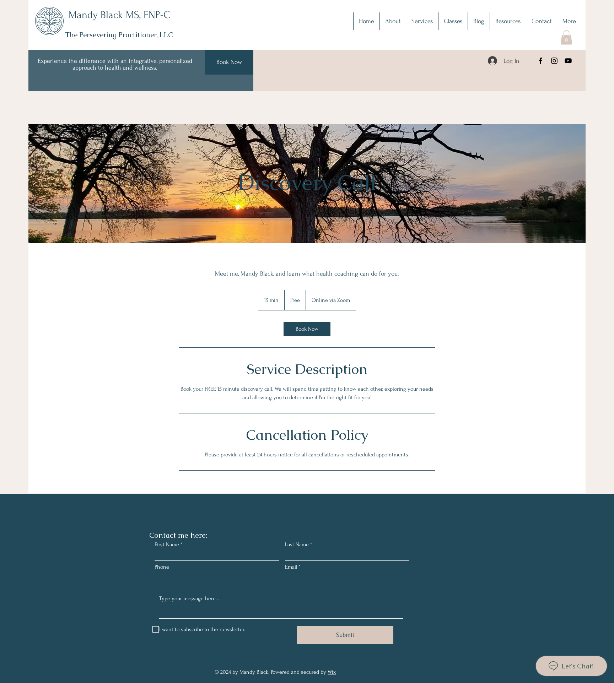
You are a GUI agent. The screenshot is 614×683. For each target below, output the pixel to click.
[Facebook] (540, 60)
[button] (422, 21)
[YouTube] (568, 60)
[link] (307, 329)
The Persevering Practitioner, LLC (119, 34)
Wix (332, 672)
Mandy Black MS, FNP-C (119, 15)
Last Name (297, 544)
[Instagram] (554, 60)
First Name (167, 544)
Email (291, 567)
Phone (162, 567)
